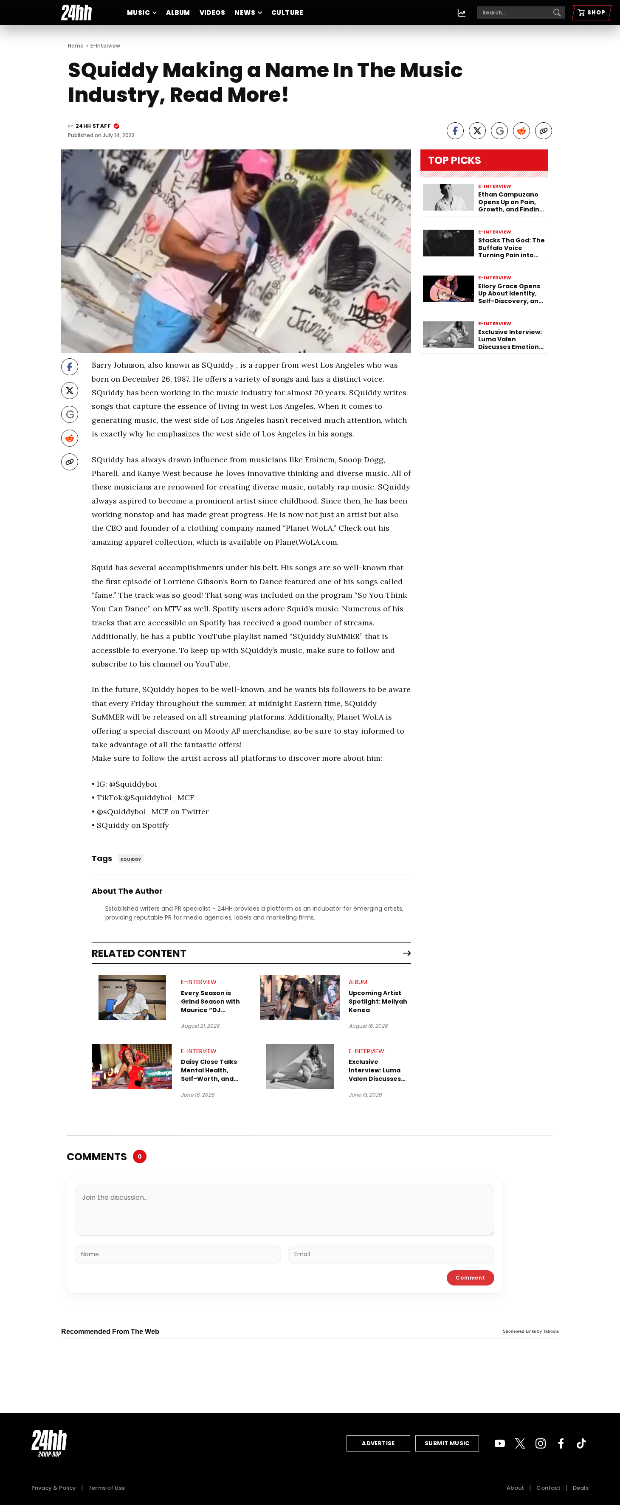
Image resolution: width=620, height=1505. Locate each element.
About (515, 1488)
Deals (581, 1488)
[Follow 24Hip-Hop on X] (520, 1443)
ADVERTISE (378, 1443)
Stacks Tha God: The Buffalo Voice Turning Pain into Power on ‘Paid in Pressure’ (511, 248)
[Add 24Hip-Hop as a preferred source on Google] (499, 130)
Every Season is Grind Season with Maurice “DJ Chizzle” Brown (210, 1001)
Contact (548, 1488)
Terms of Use (106, 1488)
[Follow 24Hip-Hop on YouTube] (500, 1443)
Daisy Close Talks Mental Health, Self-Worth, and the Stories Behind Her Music (211, 1070)
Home (76, 45)
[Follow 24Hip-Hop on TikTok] (581, 1443)
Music (138, 12)
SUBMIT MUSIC (447, 1443)
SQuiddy (130, 859)
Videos (212, 12)
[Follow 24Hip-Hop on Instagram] (540, 1443)
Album (178, 12)
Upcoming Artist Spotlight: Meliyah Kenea (378, 1001)
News (244, 12)
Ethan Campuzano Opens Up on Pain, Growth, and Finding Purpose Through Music (511, 202)
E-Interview (105, 45)
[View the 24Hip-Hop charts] (461, 12)
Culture (287, 12)
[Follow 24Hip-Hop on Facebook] (561, 1443)
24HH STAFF (93, 125)
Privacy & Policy (53, 1488)
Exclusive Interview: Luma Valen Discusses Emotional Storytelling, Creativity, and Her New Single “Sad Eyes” (379, 1070)
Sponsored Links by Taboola (531, 1331)
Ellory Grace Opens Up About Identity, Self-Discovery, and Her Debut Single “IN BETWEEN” (511, 294)
